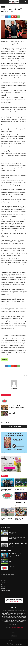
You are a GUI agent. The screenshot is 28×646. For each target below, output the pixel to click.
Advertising (3, 588)
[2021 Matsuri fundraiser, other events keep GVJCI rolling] (4, 539)
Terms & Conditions (5, 590)
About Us (3, 577)
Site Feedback (19, 640)
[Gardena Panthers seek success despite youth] (21, 482)
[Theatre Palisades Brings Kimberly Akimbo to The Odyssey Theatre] (7, 482)
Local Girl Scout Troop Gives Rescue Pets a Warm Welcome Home (21, 518)
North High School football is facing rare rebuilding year (7, 518)
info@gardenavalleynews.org (16, 627)
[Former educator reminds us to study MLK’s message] (4, 532)
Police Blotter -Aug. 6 (5, 374)
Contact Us (3, 578)
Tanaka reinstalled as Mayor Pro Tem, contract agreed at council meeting (16, 407)
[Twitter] (15, 636)
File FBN (3, 586)
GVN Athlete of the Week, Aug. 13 (21, 374)
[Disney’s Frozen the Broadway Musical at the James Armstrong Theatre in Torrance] (21, 496)
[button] (26, 2)
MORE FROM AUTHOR (16, 394)
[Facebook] (12, 636)
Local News (7, 4)
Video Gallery (4, 582)
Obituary (3, 584)
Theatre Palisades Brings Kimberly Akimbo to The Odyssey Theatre (6, 489)
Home (2, 4)
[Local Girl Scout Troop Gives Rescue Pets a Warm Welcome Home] (21, 511)
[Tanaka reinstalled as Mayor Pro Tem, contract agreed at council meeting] (4, 407)
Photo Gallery (4, 580)
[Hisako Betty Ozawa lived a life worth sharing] (4, 413)
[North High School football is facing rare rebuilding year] (7, 511)
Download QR (4, 359)
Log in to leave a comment (14, 426)
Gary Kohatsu (5, 13)
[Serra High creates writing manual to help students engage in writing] (4, 545)
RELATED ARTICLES (6, 394)
